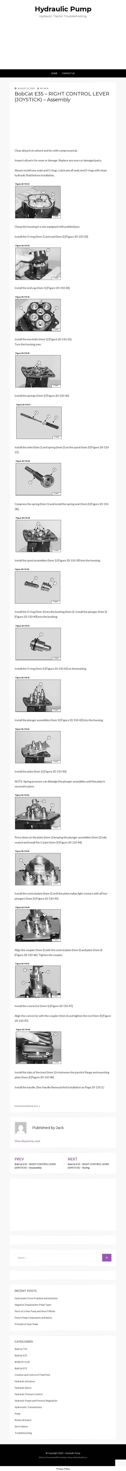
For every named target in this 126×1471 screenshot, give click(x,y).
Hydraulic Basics (23, 1387)
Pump (17, 1413)
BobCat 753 (21, 1349)
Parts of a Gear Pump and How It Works (35, 1311)
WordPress (82, 1457)
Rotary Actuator (23, 1420)
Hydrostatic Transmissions (28, 1407)
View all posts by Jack (27, 1141)
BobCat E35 (32, 1106)
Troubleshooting (23, 1433)
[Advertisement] (63, 46)
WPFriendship (61, 1457)
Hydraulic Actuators (25, 1381)
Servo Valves (21, 1426)
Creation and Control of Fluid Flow (32, 1374)
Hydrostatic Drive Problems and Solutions (36, 1298)
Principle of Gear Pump (26, 1324)
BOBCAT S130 (22, 1361)
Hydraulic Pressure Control (29, 1394)
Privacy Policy (63, 1469)
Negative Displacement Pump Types (33, 1304)
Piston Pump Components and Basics (33, 1317)
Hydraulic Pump (63, 9)
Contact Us (68, 73)
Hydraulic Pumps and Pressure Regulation (36, 1400)
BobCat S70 (21, 1368)
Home (54, 73)
